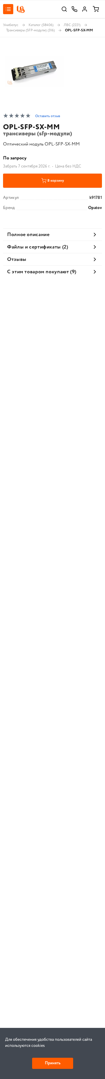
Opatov (95, 208)
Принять (52, 1063)
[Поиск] (64, 9)
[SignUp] (85, 9)
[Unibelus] (20, 9)
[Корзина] (96, 9)
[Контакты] (74, 9)
